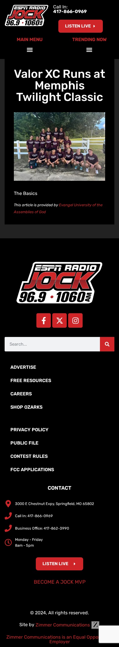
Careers (21, 394)
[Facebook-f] (43, 320)
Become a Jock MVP (59, 582)
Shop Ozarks (26, 407)
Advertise (23, 367)
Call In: (70, 9)
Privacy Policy (29, 429)
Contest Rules (29, 456)
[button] (30, 49)
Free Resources (30, 380)
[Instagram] (75, 320)
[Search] (107, 344)
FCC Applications (32, 469)
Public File (24, 443)
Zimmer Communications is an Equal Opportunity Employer (59, 639)
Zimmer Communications (63, 625)
